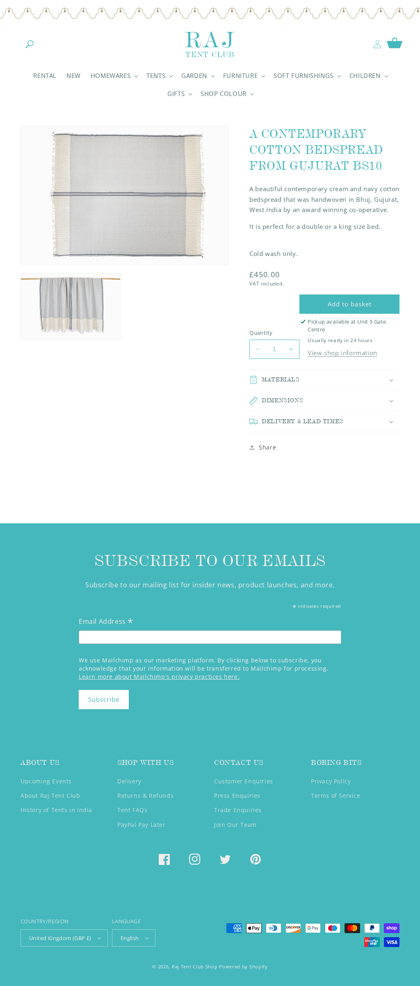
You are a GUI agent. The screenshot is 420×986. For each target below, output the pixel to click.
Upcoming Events (46, 781)
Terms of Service (336, 795)
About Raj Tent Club (50, 795)
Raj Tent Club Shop (195, 966)
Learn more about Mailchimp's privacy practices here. (159, 676)
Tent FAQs (132, 810)
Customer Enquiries (243, 781)
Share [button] (267, 447)
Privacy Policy (331, 781)
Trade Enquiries (238, 810)
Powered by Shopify (243, 966)
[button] (30, 44)
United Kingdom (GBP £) (60, 938)
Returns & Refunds (145, 795)
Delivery (129, 781)
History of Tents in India (56, 810)
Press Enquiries (237, 795)
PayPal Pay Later (141, 825)
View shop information (342, 353)
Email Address (106, 622)
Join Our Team (235, 825)
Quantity (260, 332)
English (130, 938)
